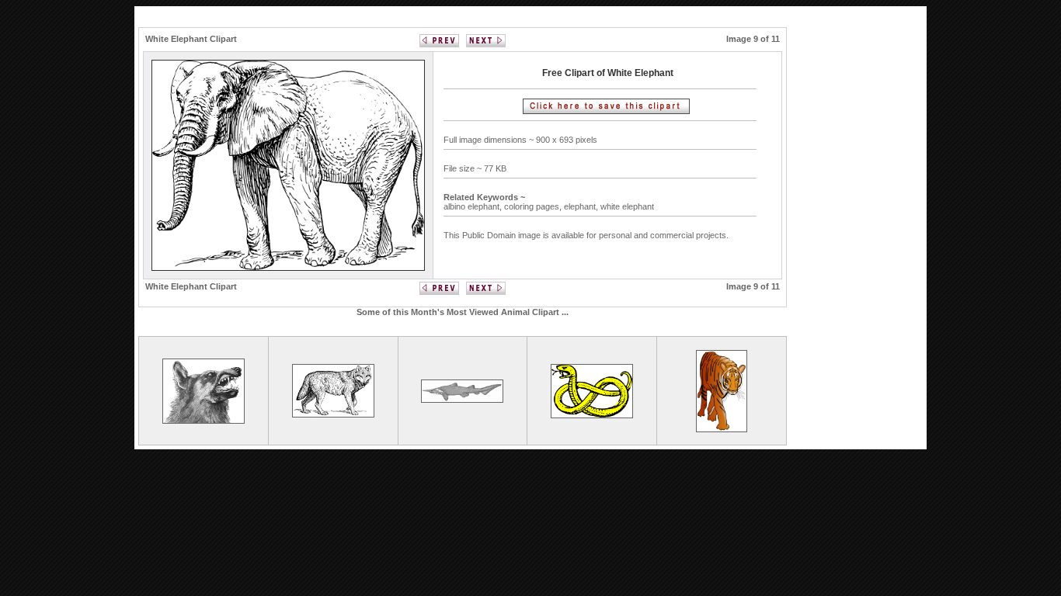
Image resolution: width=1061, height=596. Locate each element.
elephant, (582, 206)
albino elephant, (474, 206)
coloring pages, (534, 206)
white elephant (627, 206)
